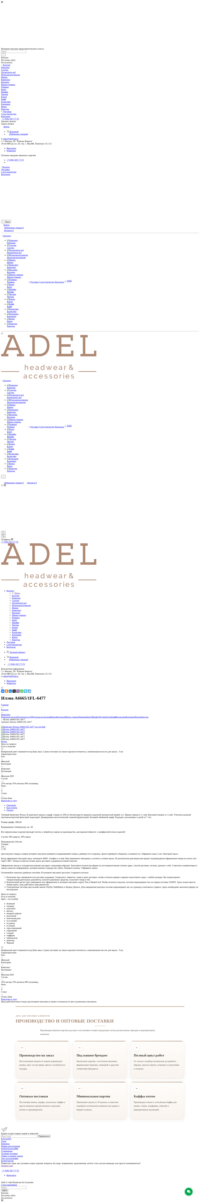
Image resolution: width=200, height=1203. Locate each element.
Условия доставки (9, 1153)
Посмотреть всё (24, 717)
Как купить (12, 808)
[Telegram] (29, 691)
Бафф (113, 717)
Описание (11, 805)
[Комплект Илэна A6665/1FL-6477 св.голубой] (23, 727)
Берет (88, 717)
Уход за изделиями (9, 1158)
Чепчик (102, 717)
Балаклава (121, 717)
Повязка (82, 717)
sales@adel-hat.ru (10, 139)
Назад (17, 593)
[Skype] (25, 691)
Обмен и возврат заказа (12, 1156)
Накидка (144, 717)
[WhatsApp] (21, 691)
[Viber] (18, 691)
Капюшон (130, 717)
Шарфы (95, 717)
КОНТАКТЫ (7, 1161)
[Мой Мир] (10, 691)
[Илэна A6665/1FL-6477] (13, 729)
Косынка (60, 717)
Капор (108, 717)
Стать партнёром (9, 1168)
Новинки (5, 717)
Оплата (10, 810)
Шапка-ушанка (72, 717)
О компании (7, 1151)
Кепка (137, 717)
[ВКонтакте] (2, 691)
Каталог (15, 595)
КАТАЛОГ (6, 1139)
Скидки (13, 717)
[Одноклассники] (6, 691)
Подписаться (44, 1136)
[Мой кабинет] (2, 480)
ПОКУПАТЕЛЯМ (9, 1148)
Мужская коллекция (40, 717)
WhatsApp (11, 151)
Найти (4, 1190)
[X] (14, 691)
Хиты (3, 1141)
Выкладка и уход (9, 800)
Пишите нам (7, 1166)
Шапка (53, 717)
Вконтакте (11, 148)
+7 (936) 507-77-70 (10, 119)
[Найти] (3, 54)
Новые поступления (10, 1146)
